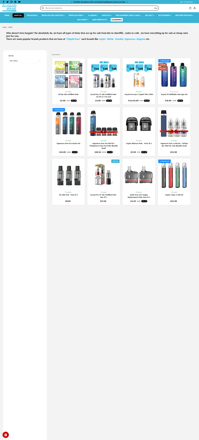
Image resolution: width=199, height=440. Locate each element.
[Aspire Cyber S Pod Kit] (174, 175)
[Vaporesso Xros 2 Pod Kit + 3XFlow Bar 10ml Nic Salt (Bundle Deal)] (174, 123)
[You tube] (19, 1)
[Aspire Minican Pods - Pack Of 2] (139, 123)
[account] (194, 8)
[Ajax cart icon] (190, 8)
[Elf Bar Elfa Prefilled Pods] (68, 74)
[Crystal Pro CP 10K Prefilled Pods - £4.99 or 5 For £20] (103, 74)
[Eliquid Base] (12, 8)
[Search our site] (42, 8)
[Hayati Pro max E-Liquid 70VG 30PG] (139, 74)
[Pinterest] (15, 1)
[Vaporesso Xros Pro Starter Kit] (68, 123)
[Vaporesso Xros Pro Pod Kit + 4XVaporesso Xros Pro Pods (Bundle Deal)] (103, 123)
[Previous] (71, 2)
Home (5, 27)
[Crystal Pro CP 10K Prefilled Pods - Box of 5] (103, 175)
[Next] (127, 2)
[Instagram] (11, 1)
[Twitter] (7, 1)
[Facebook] (3, 1)
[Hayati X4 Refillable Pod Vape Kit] (174, 74)
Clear (155, 8)
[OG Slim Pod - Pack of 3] (68, 175)
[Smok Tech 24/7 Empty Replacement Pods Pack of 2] (139, 175)
